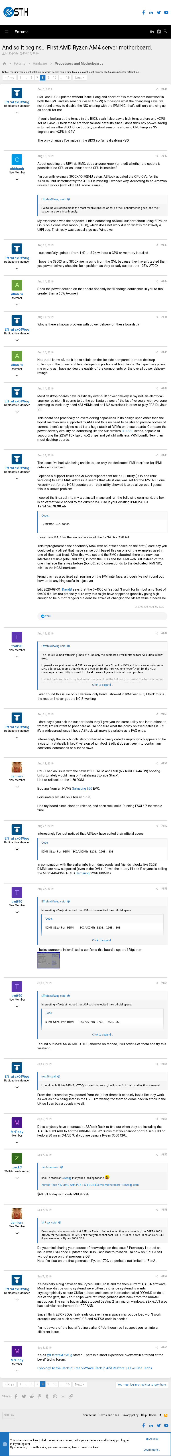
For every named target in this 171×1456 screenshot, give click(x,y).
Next (78, 78)
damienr (17, 776)
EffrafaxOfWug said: (53, 199)
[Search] (165, 31)
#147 (164, 388)
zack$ (17, 1167)
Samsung (83, 873)
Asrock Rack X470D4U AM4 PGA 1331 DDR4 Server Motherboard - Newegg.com (90, 1184)
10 (55, 78)
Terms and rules (109, 1415)
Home (153, 1415)
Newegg (66, 1178)
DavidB (67, 589)
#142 (164, 155)
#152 (164, 825)
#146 (164, 352)
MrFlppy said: (49, 1222)
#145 (164, 316)
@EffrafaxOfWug (59, 1355)
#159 (164, 1276)
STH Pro (9, 1415)
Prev (11, 78)
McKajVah (11, 53)
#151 (164, 763)
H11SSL (127, 431)
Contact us (89, 1415)
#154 (164, 982)
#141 (164, 89)
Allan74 (17, 294)
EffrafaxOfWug (17, 102)
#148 (164, 455)
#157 (164, 1154)
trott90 (17, 646)
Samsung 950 (82, 789)
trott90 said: (48, 1076)
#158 (164, 1209)
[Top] (160, 1415)
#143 (164, 245)
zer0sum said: (50, 1167)
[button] (6, 31)
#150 (164, 714)
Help (144, 1415)
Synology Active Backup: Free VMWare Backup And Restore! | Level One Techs (94, 1368)
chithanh (17, 169)
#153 (164, 888)
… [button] (26, 78)
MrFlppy (17, 1132)
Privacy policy (130, 1415)
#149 (164, 633)
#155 (164, 1063)
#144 (164, 281)
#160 (164, 1347)
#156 (164, 1118)
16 (68, 78)
